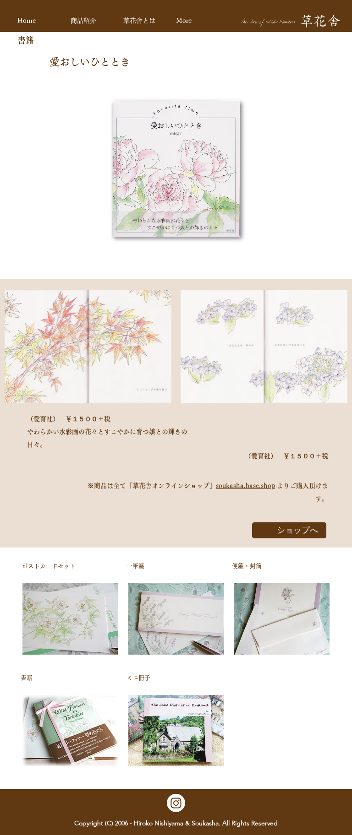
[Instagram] (176, 803)
